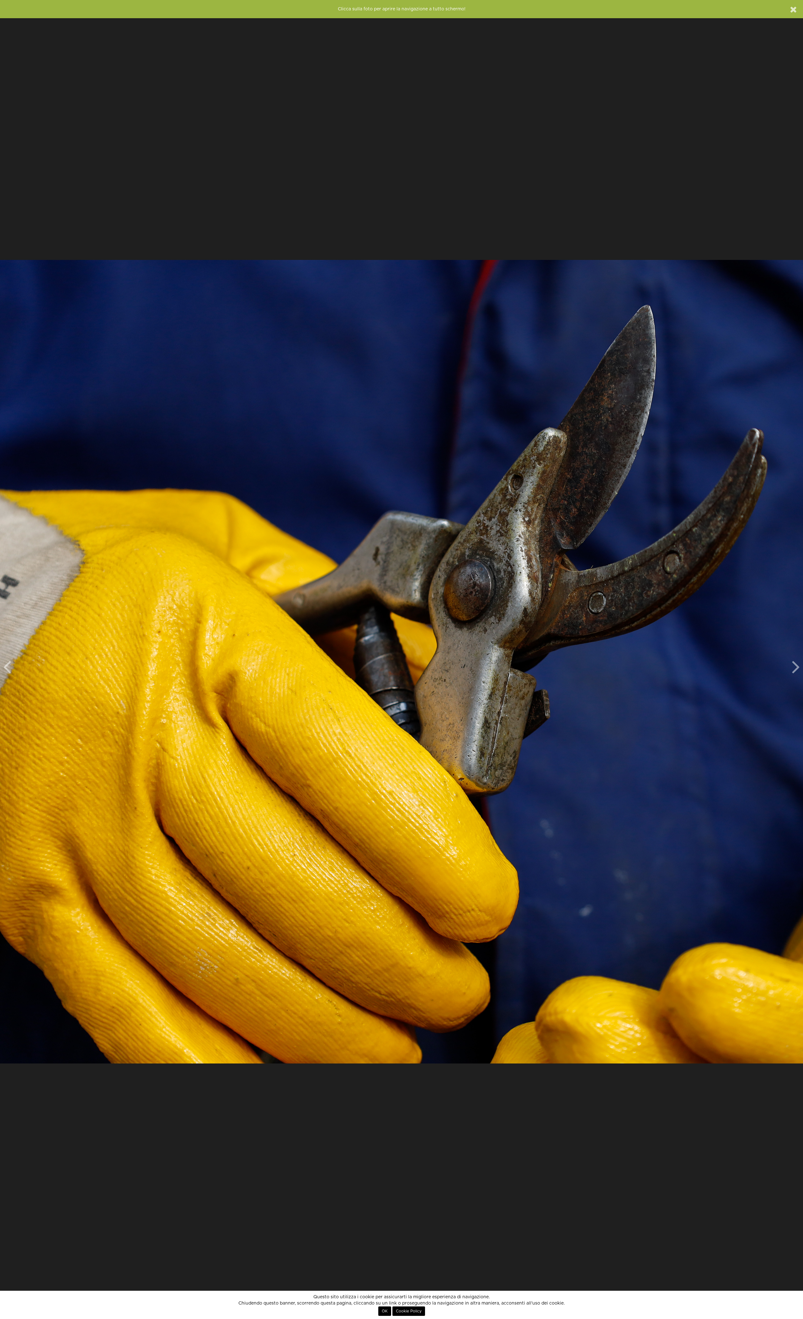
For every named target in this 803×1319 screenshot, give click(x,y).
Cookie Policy (409, 1311)
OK (385, 1311)
